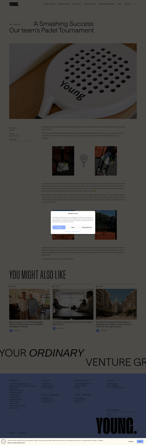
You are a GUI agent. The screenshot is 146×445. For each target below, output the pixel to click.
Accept (59, 227)
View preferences (87, 227)
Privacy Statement (76, 231)
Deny (73, 227)
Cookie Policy (68, 231)
